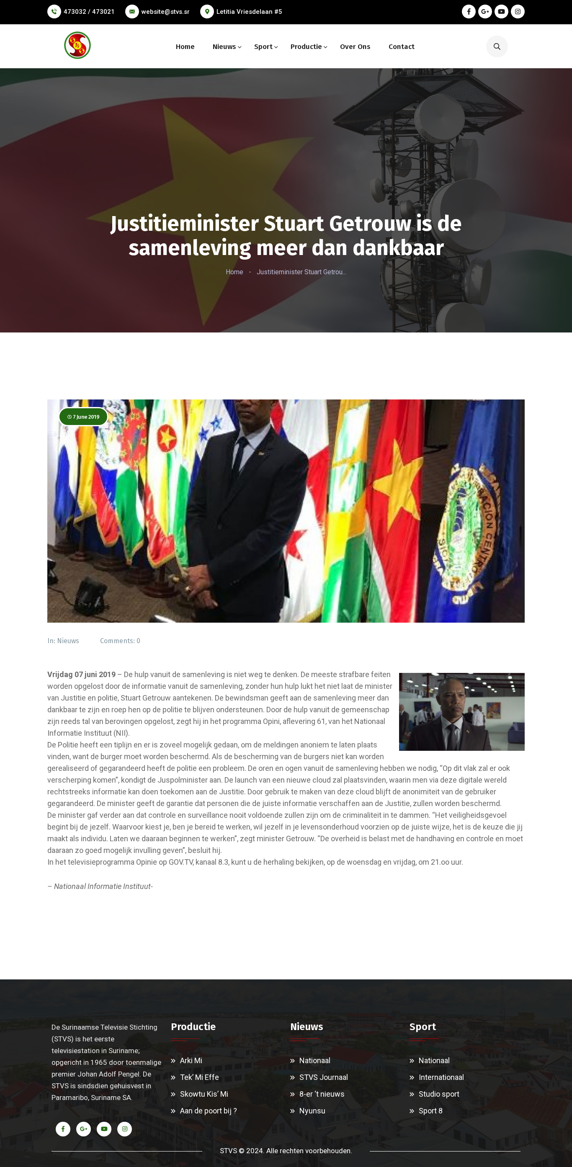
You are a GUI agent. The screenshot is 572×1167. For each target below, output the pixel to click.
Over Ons (355, 46)
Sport (263, 46)
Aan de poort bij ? (208, 1110)
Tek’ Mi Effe (199, 1077)
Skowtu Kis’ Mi (204, 1094)
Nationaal (314, 1060)
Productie (306, 46)
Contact (402, 46)
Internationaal (441, 1077)
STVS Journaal (323, 1077)
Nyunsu (312, 1110)
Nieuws (224, 46)
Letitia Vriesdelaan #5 (249, 11)
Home (185, 46)
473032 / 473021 (89, 11)
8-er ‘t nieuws (322, 1094)
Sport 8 (431, 1110)
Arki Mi (191, 1060)
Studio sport (439, 1094)
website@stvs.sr (166, 11)
